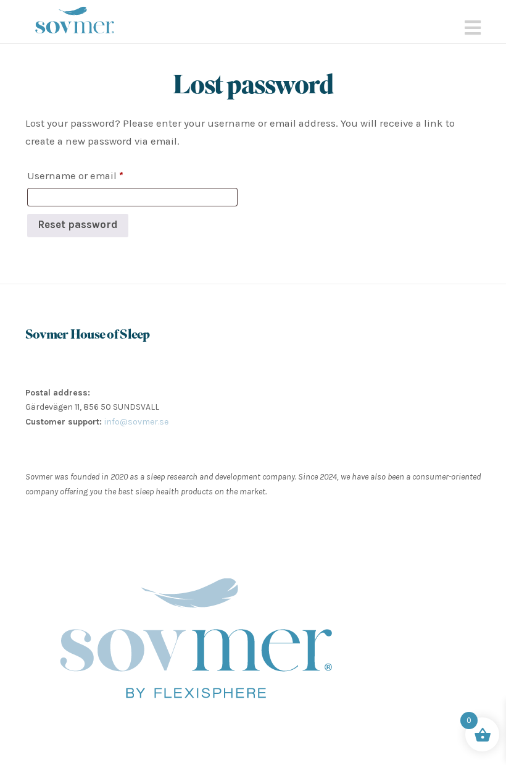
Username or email (96, 175)
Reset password (78, 224)
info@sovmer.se (136, 421)
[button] (473, 28)
